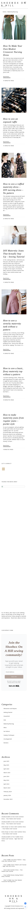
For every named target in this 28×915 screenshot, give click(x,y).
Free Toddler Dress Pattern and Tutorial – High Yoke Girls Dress (12, 838)
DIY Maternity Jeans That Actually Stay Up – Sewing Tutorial (13, 253)
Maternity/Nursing (9, 724)
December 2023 (8, 799)
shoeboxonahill (6, 816)
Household (7, 716)
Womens (6, 743)
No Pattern (7, 731)
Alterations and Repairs (10, 708)
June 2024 (6, 776)
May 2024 (6, 780)
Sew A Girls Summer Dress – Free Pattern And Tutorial (12, 870)
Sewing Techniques (9, 735)
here (24, 618)
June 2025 (6, 761)
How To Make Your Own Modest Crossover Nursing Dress (12, 880)
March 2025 (7, 772)
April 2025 (6, 769)
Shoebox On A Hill (14, 4)
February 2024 (8, 791)
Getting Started (8, 712)
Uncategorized (8, 739)
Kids (5, 720)
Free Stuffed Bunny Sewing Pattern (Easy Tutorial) (12, 875)
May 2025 (6, 765)
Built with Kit (14, 686)
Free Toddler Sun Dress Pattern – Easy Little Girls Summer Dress (14, 860)
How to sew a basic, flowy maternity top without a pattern (13, 371)
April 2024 (6, 784)
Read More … (6, 76)
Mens (5, 727)
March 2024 (7, 788)
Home (4, 12)
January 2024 (7, 795)
